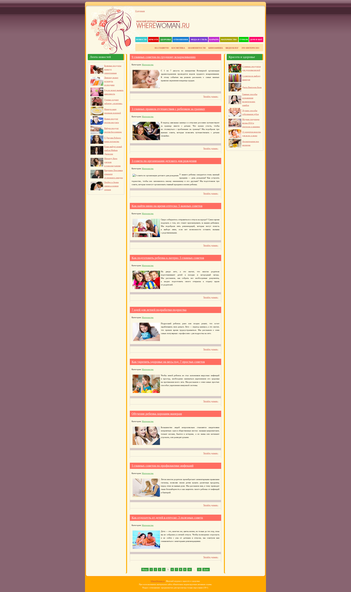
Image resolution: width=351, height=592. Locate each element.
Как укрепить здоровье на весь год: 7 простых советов (168, 362)
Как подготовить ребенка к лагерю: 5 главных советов (168, 258)
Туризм (243, 39)
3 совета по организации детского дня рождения (164, 161)
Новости (141, 39)
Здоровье (165, 39)
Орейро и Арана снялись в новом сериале (111, 186)
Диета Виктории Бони (252, 87)
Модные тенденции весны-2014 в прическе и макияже (251, 123)
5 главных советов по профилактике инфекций (162, 465)
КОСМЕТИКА (178, 48)
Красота (153, 39)
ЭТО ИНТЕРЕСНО (250, 48)
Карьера (214, 39)
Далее (206, 569)
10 (189, 569)
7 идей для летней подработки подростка (159, 310)
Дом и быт (256, 39)
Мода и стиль (199, 39)
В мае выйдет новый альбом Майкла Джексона (113, 150)
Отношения (180, 39)
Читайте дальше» (210, 96)
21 (199, 569)
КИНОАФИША (215, 48)
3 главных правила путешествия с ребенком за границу (168, 109)
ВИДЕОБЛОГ (232, 48)
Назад (145, 569)
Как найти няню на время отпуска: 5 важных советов (167, 206)
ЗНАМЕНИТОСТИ (197, 48)
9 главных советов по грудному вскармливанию (164, 57)
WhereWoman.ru (158, 581)
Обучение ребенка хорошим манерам (157, 413)
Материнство (229, 39)
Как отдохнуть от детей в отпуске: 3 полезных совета (167, 517)
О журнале (140, 11)
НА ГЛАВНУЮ (162, 48)
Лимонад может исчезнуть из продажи (111, 81)
